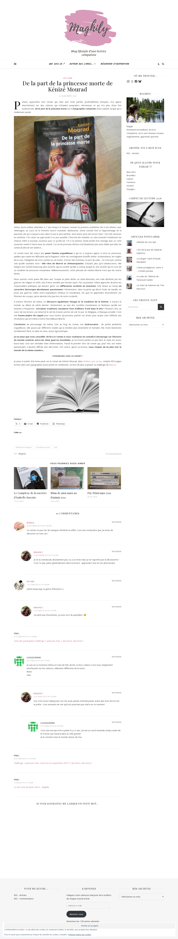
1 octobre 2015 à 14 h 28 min (38, 584)
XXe (55, 447)
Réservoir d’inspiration (115, 64)
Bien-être (131, 172)
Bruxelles (131, 175)
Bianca (112, 364)
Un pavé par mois (43, 447)
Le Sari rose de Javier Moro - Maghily (31, 787)
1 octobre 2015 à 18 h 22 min (45, 610)
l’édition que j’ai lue (92, 361)
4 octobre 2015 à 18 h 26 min (45, 696)
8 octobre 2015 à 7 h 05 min (25, 759)
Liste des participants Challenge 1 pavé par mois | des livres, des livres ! (48, 640)
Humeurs (131, 182)
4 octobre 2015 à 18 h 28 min (52, 726)
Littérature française (24, 447)
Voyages (131, 189)
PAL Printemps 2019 (99, 493)
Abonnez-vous (76, 914)
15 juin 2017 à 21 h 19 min (23, 783)
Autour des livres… (81, 64)
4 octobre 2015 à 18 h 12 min (38, 660)
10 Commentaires (113, 453)
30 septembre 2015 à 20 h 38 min (39, 526)
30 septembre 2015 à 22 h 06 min (46, 555)
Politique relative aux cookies (79, 934)
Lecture (67, 78)
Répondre (116, 522)
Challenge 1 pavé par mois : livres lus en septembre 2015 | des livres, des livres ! (53, 763)
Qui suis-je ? (56, 64)
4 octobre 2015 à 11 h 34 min (25, 636)
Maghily (22, 453)
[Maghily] (89, 34)
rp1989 (30, 581)
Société (130, 185)
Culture (130, 178)
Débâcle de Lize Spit (146, 242)
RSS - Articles (133, 153)
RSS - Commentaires (24, 898)
